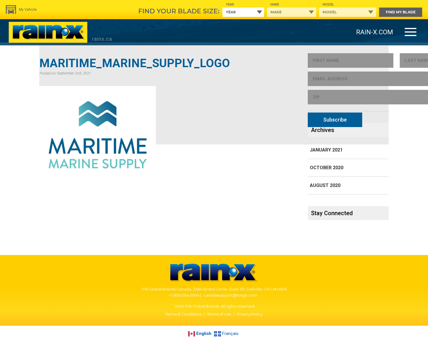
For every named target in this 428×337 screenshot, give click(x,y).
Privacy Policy (250, 314)
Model (328, 4)
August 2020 (325, 185)
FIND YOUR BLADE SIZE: (179, 11)
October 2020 (326, 167)
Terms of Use (219, 314)
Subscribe (335, 120)
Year (230, 4)
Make (274, 4)
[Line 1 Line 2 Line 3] (410, 32)
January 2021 (326, 150)
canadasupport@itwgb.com (230, 295)
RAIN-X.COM (374, 32)
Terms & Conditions (183, 314)
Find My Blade (400, 12)
